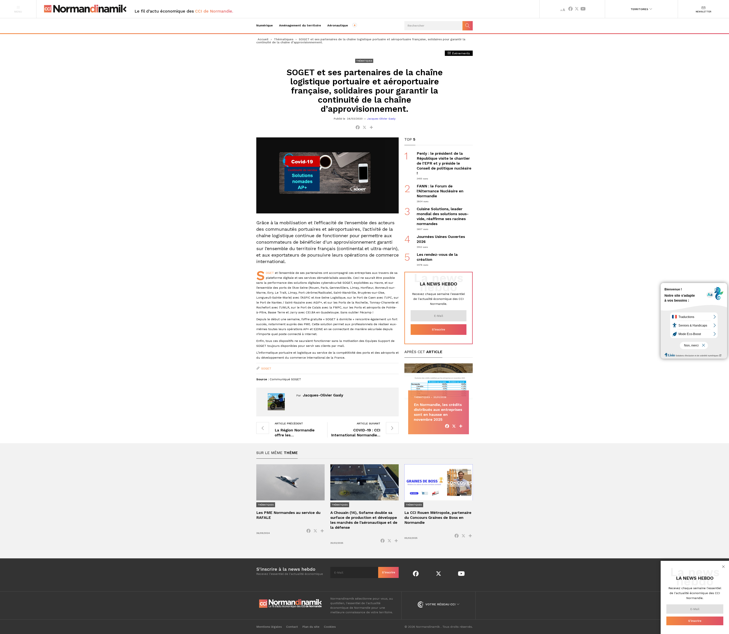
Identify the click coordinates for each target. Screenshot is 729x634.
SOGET (270, 273)
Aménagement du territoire (300, 25)
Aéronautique (337, 25)
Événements (460, 53)
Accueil (263, 39)
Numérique (264, 25)
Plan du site (311, 626)
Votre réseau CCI (440, 604)
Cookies (330, 626)
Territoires (640, 9)
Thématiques (283, 39)
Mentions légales (269, 626)
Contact (292, 626)
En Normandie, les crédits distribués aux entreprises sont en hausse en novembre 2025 (438, 412)
